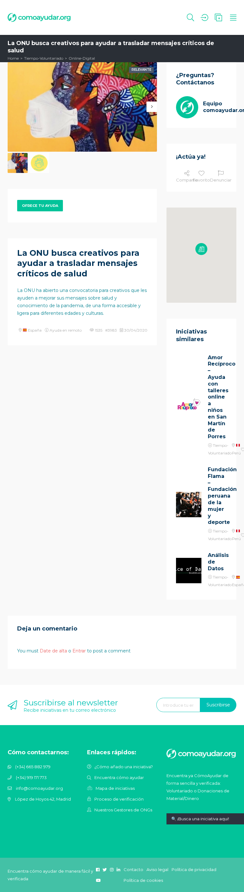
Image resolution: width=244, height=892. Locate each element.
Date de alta (53, 651)
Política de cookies (143, 880)
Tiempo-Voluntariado (43, 58)
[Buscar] (190, 17)
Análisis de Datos (217, 562)
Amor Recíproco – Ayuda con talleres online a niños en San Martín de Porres (217, 397)
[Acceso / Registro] (204, 17)
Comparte (187, 179)
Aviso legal (157, 869)
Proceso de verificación (119, 799)
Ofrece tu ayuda (40, 205)
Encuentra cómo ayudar (119, 777)
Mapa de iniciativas (115, 788)
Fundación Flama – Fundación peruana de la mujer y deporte (217, 495)
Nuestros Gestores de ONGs (123, 809)
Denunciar (221, 179)
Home (13, 58)
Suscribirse (218, 705)
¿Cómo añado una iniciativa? (123, 766)
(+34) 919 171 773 (31, 777)
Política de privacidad (194, 869)
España (34, 330)
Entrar (79, 651)
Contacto (133, 869)
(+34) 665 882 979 (33, 766)
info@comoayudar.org (39, 788)
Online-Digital (82, 58)
